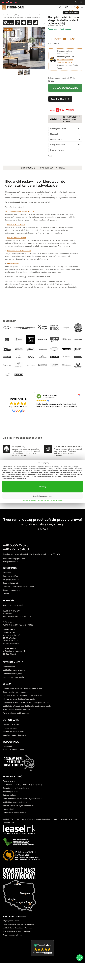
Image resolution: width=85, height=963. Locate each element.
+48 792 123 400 (16, 549)
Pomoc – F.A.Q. (9, 809)
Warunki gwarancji (10, 781)
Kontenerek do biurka (16, 224)
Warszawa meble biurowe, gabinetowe (18, 924)
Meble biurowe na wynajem (14, 670)
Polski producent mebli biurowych (16, 713)
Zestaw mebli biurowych (28, 15)
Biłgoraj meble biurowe (12, 921)
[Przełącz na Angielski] (12, 2)
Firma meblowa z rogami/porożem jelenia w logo (22, 799)
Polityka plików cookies (29, 500)
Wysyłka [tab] (60, 168)
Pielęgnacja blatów (10, 792)
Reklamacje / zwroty (11, 583)
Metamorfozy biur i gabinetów (15, 813)
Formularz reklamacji (11, 724)
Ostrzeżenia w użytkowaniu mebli (16, 788)
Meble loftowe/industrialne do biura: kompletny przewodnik (27, 706)
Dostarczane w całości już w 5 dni (68, 446)
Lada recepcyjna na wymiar (13, 677)
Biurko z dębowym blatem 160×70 (20, 211)
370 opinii (24, 406)
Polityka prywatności (43, 500)
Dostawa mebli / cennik (12, 576)
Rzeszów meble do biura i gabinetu (17, 931)
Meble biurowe (9, 666)
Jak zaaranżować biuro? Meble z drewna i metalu (22, 695)
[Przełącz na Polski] (4, 2)
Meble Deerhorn (8, 15)
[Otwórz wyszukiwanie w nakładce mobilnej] (60, 7)
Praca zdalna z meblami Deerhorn (16, 710)
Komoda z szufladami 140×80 (19, 251)
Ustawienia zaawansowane (42, 496)
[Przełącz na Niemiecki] (8, 2)
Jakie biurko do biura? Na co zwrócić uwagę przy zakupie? (26, 702)
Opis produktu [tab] (27, 168)
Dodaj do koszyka (65, 87)
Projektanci (7, 746)
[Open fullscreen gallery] (42, 67)
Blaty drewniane (9, 795)
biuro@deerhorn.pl (65, 59)
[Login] (71, 7)
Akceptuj (42, 487)
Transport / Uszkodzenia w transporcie (18, 586)
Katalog (6, 594)
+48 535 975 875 (64, 62)
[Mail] (81, 2)
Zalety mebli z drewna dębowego (16, 692)
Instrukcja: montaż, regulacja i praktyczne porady (22, 784)
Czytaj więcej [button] (52, 414)
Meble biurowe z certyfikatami (15, 802)
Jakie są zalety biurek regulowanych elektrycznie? (23, 688)
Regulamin (7, 572)
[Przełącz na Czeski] (16, 2)
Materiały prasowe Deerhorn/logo (16, 735)
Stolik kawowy (12, 264)
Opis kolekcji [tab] (46, 168)
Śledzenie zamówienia (11, 590)
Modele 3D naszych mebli (13, 731)
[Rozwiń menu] (82, 7)
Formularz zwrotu (10, 728)
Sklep (17, 15)
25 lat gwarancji (18, 446)
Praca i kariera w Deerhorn (13, 750)
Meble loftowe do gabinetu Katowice (17, 928)
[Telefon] (76, 2)
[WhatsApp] (79, 957)
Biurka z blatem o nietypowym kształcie (18, 806)
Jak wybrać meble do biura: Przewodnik (19, 699)
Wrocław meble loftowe (12, 935)
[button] (42, 948)
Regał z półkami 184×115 (16, 238)
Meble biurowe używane (12, 674)
